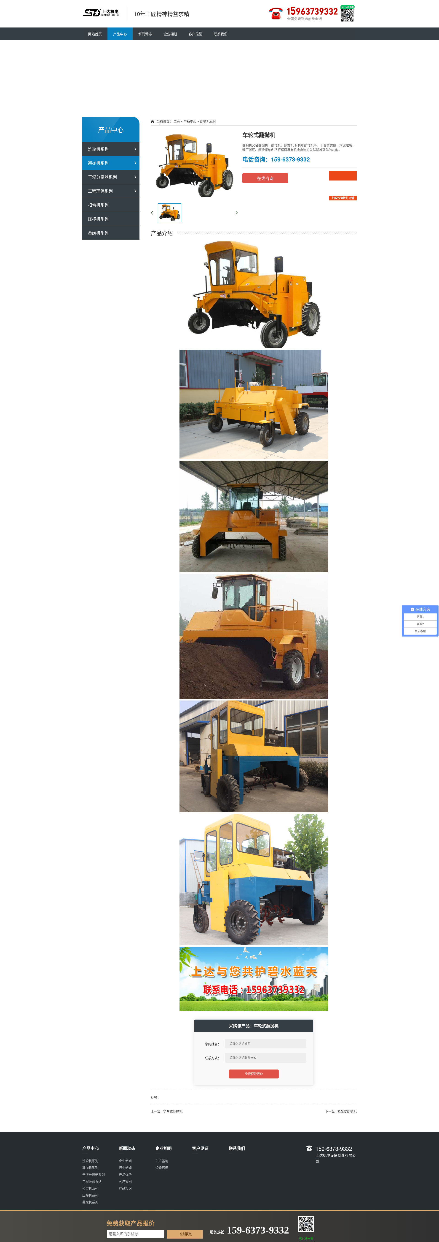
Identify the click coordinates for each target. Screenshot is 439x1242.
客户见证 (195, 33)
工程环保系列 (100, 191)
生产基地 (161, 1160)
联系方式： (213, 1058)
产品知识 (125, 1188)
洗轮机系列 (98, 149)
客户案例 (125, 1181)
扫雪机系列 (98, 205)
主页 (177, 121)
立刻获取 (186, 1234)
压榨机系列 (98, 219)
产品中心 (120, 33)
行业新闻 (125, 1167)
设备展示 (161, 1167)
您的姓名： (213, 1044)
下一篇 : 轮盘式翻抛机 (341, 1111)
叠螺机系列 (98, 233)
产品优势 (125, 1174)
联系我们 (221, 33)
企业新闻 (125, 1160)
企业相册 (170, 33)
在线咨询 (265, 178)
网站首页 (95, 33)
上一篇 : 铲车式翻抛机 (166, 1111)
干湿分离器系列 (102, 177)
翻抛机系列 (98, 163)
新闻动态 (145, 33)
